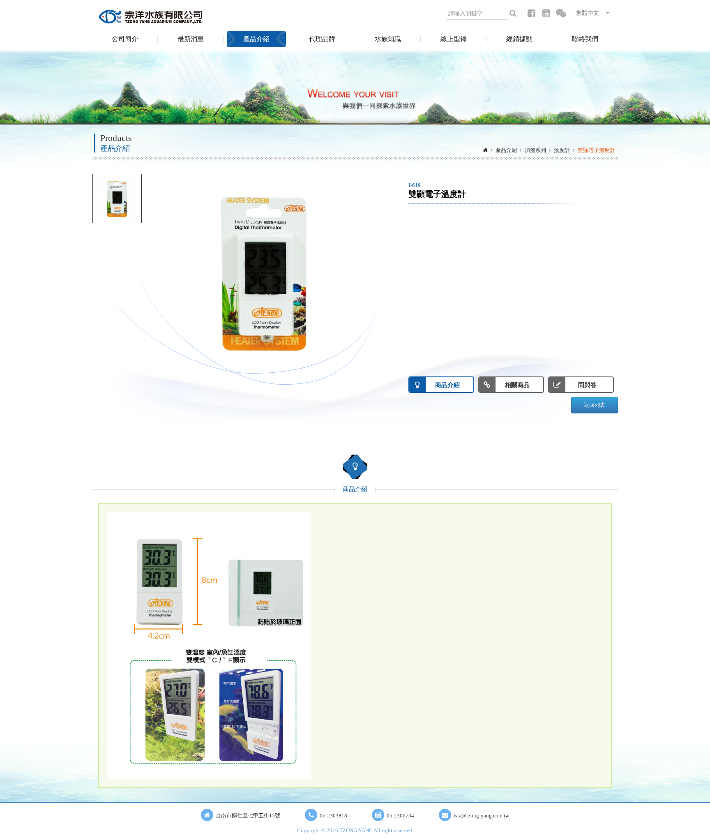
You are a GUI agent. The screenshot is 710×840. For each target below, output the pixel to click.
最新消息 (191, 38)
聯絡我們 (585, 38)
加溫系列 (535, 150)
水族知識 (388, 38)
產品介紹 (256, 38)
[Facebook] (531, 13)
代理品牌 (322, 38)
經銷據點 (519, 38)
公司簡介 (125, 38)
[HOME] (485, 150)
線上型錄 (453, 38)
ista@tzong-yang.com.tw (481, 815)
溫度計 (562, 150)
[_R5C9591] (117, 198)
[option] (264, 272)
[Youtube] (546, 13)
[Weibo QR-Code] (561, 13)
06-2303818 (333, 815)
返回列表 (594, 405)
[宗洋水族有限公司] (151, 16)
